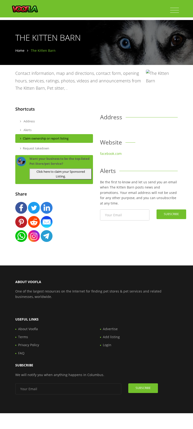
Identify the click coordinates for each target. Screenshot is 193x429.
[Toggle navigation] (174, 10)
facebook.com (111, 153)
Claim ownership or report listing (45, 138)
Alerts (27, 130)
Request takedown (36, 148)
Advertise (110, 329)
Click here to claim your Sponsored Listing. (60, 174)
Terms (23, 337)
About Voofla (28, 329)
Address (29, 121)
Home (19, 50)
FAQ (21, 353)
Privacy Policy (28, 345)
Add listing (111, 337)
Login (107, 345)
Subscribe (171, 214)
